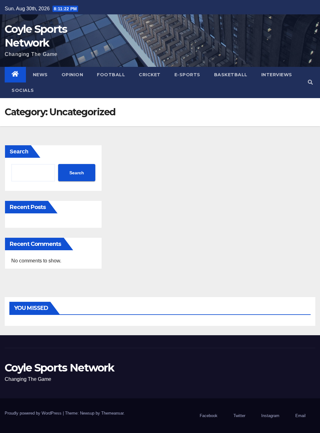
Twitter (239, 415)
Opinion (72, 74)
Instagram (270, 415)
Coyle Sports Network (59, 367)
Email (300, 415)
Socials (23, 90)
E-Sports (187, 74)
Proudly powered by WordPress (34, 413)
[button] (310, 82)
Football (111, 74)
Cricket (150, 74)
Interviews (276, 74)
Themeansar (112, 413)
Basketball (231, 74)
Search (19, 151)
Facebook (209, 415)
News (40, 74)
